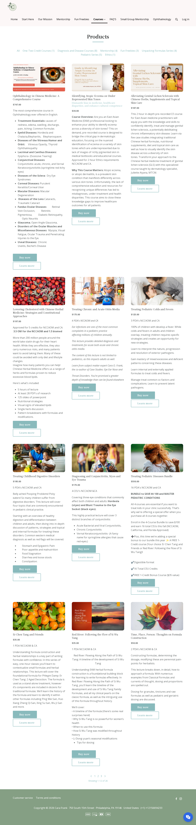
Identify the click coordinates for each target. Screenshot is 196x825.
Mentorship (108, 50)
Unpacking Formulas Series (159, 50)
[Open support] (188, 817)
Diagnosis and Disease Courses (77, 50)
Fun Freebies (130, 50)
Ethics (110, 54)
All (18, 50)
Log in (185, 19)
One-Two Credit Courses (39, 50)
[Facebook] (176, 798)
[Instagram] (180, 798)
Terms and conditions (48, 797)
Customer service (23, 797)
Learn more (26, 265)
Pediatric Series (91, 54)
